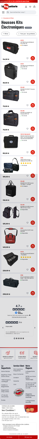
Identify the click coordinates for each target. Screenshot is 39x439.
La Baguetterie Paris (30, 372)
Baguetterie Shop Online (5, 391)
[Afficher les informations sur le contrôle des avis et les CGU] (29, 315)
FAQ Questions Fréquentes (18, 370)
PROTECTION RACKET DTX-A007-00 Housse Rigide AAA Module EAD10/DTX (27, 137)
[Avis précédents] (3, 328)
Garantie (16, 381)
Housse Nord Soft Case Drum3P (26, 230)
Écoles (3, 400)
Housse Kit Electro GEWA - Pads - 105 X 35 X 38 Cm (27, 277)
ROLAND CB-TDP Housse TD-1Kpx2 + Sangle (26, 183)
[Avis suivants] (35, 328)
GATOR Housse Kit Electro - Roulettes (27, 254)
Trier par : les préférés (27, 34)
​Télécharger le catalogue (6, 380)
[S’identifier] (26, 7)
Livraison (16, 378)
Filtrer (6, 34)
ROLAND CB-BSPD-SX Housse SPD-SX (26, 113)
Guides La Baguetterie (5, 385)
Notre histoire (5, 371)
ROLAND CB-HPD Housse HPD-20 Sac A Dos (27, 207)
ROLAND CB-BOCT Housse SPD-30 (27, 89)
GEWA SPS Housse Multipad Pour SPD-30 (26, 160)
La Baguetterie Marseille (30, 401)
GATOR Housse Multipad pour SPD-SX (27, 66)
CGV (14, 384)
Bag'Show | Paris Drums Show (6, 375)
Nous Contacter (18, 374)
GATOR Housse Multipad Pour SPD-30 (27, 42)
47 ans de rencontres (4, 396)
